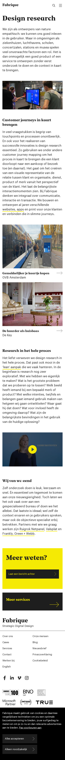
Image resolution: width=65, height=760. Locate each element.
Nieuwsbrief (39, 648)
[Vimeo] (19, 679)
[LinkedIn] (12, 679)
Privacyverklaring (42, 654)
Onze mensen (40, 636)
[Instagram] (27, 679)
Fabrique (10, 4)
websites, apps (13, 209)
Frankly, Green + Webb (18, 533)
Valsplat (51, 529)
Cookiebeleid (40, 660)
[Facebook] (4, 679)
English (6, 666)
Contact (6, 654)
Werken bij (8, 660)
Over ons (7, 636)
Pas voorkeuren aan (30, 728)
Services (7, 648)
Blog (35, 642)
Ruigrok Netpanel (32, 529)
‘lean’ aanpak (11, 367)
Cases (5, 642)
